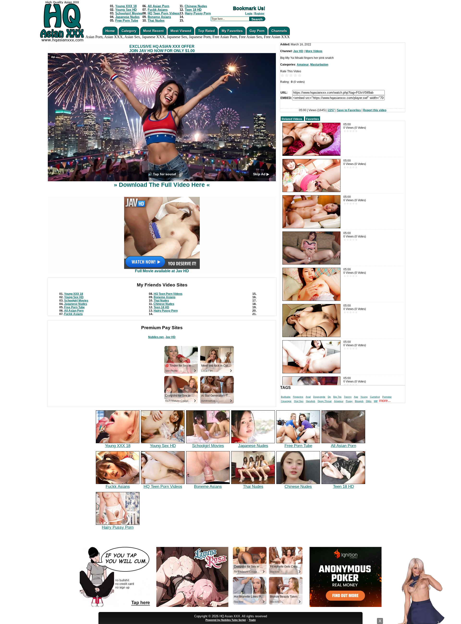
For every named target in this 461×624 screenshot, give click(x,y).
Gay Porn (257, 31)
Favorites (312, 119)
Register (259, 13)
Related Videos (292, 119)
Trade (252, 619)
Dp (329, 396)
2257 (331, 110)
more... (385, 401)
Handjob (310, 401)
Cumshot (375, 396)
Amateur (303, 64)
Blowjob (359, 401)
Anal (308, 396)
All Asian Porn (158, 6)
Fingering (298, 396)
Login (248, 13)
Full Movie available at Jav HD (162, 271)
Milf (375, 401)
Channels (279, 31)
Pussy (349, 401)
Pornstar (387, 396)
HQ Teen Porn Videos (164, 13)
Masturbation (319, 64)
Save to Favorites (349, 110)
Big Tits (337, 396)
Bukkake (286, 396)
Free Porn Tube (126, 20)
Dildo (368, 401)
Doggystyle (319, 396)
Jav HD (170, 337)
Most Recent (153, 31)
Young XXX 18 (126, 6)
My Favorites (232, 31)
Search (257, 19)
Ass (356, 396)
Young (364, 396)
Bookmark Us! (249, 8)
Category (128, 31)
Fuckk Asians (158, 10)
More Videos (313, 51)
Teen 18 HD (193, 10)
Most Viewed (180, 31)
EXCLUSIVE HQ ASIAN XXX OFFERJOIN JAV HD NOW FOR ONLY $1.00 (162, 48)
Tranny (348, 396)
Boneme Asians (159, 17)
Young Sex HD (126, 10)
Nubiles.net (156, 337)
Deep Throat (325, 401)
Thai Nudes (156, 20)
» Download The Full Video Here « (162, 184)
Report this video (374, 110)
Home (110, 31)
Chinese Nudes (196, 6)
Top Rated (206, 31)
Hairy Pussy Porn (198, 13)
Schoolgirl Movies (128, 13)
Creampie (286, 401)
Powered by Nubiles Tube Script (226, 619)
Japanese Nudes (127, 17)
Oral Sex (298, 401)
